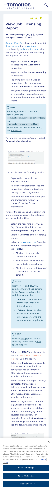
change (24, 338)
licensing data (12, 46)
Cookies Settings (26, 468)
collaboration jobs (29, 49)
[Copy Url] (36, 18)
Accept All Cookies (26, 484)
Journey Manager (14, 43)
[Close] (49, 442)
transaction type (28, 242)
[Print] (32, 18)
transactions (30, 46)
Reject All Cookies (26, 476)
